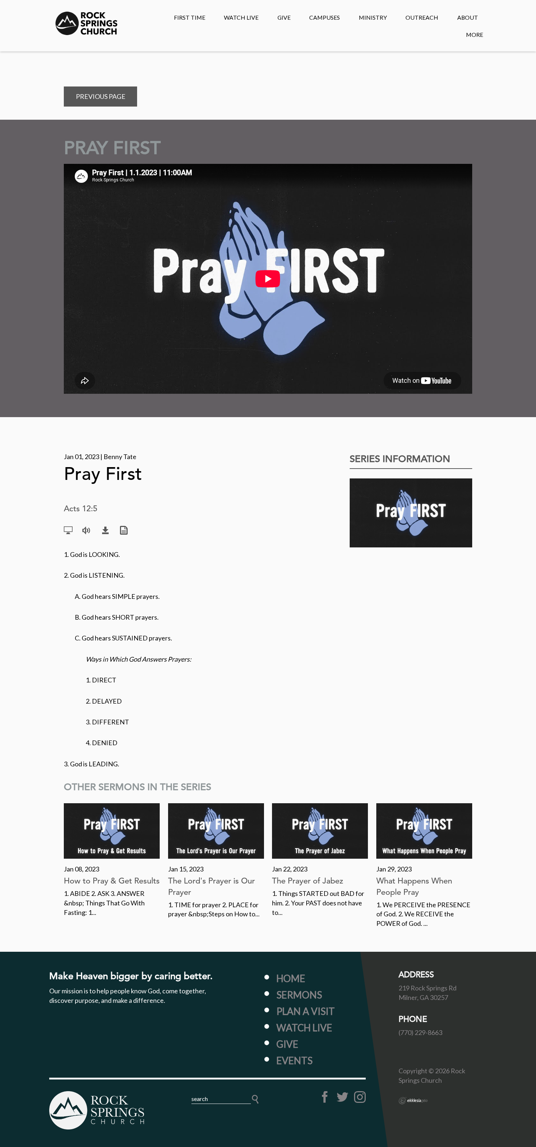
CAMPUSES (324, 17)
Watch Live (241, 17)
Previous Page (100, 96)
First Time (189, 17)
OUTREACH (421, 17)
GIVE (284, 17)
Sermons (299, 995)
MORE (474, 34)
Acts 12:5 (80, 508)
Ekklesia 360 (413, 1100)
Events (294, 1060)
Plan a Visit (305, 1011)
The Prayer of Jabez (307, 881)
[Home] (96, 1110)
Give (287, 1044)
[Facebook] (325, 1097)
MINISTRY (373, 17)
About (467, 17)
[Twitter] (342, 1097)
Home (290, 978)
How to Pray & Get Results (112, 881)
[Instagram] (360, 1097)
